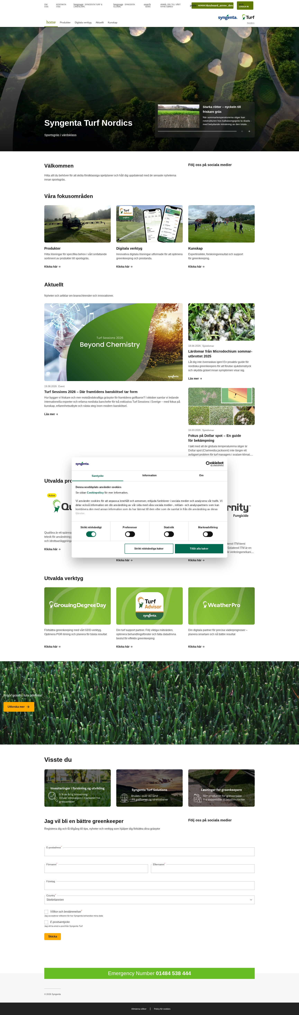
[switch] (130, 534)
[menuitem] (51, 22)
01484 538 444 (173, 973)
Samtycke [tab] (98, 475)
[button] (205, 119)
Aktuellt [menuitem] (100, 22)
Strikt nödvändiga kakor (149, 548)
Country (51, 895)
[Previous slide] (242, 131)
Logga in (244, 5)
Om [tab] (201, 475)
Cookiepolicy (95, 492)
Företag (50, 881)
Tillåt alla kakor (199, 548)
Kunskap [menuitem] (112, 22)
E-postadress (54, 847)
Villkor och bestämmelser (66, 911)
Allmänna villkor (138, 1009)
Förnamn (51, 864)
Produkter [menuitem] (65, 22)
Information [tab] (149, 475)
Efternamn (159, 864)
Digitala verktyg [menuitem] (83, 22)
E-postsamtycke (60, 922)
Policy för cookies (162, 1009)
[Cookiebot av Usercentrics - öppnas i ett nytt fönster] (208, 464)
